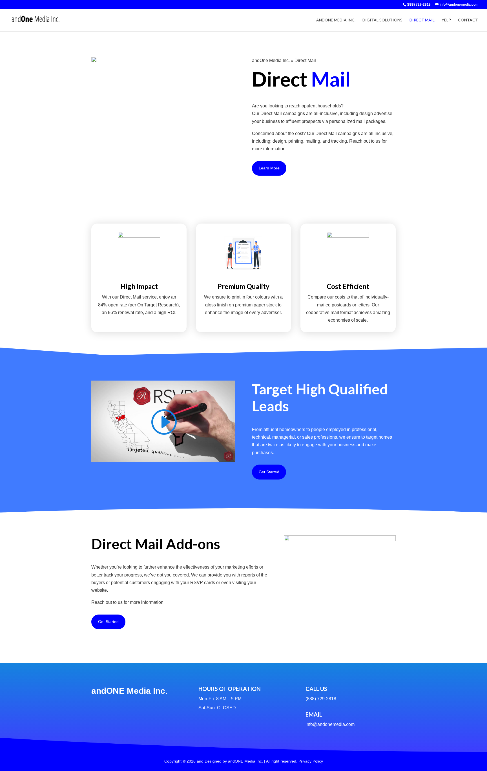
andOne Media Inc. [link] (335, 20)
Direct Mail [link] (422, 20)
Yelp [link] (446, 20)
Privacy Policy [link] (310, 761)
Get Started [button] (269, 472)
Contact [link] (468, 20)
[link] (418, 4)
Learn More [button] (269, 168)
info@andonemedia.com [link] (330, 724)
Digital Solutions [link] (382, 20)
